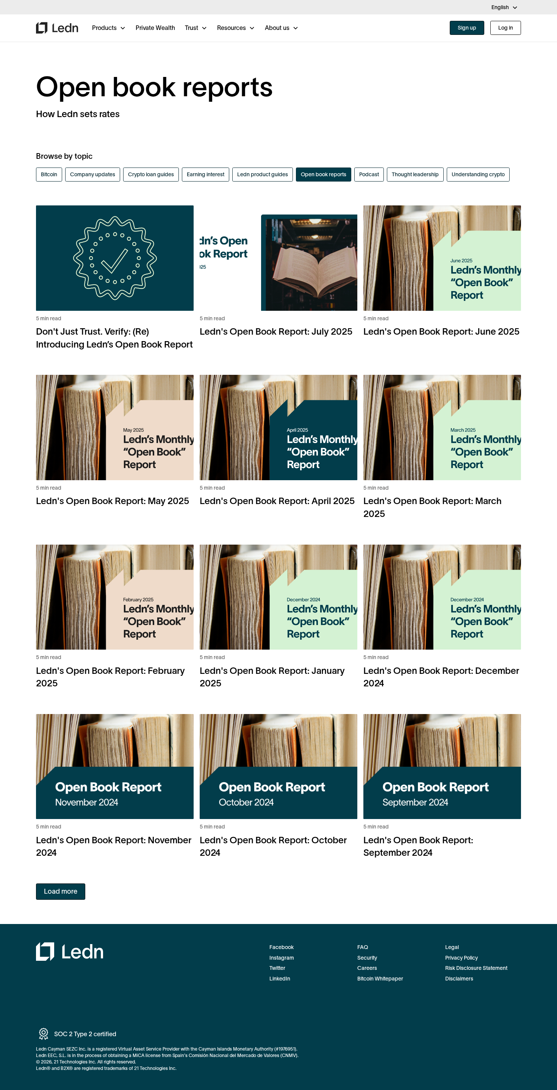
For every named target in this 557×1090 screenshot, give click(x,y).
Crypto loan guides (151, 174)
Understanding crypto (478, 174)
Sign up (467, 28)
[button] (504, 7)
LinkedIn (279, 979)
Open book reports (323, 174)
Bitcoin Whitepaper (380, 979)
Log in (505, 28)
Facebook (281, 947)
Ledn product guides (262, 174)
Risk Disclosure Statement (476, 968)
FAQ (362, 947)
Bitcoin (49, 174)
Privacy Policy (461, 958)
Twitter (277, 968)
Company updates (92, 174)
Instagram (281, 958)
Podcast (369, 174)
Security (367, 958)
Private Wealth (155, 27)
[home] (57, 28)
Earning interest (205, 174)
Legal (452, 947)
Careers (367, 968)
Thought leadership (415, 174)
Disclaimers (459, 979)
